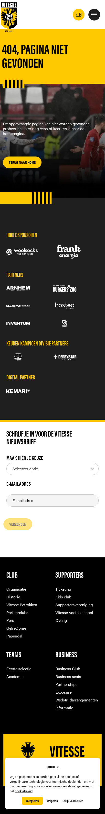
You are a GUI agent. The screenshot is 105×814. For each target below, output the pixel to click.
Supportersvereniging (74, 604)
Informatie (64, 707)
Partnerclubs (17, 612)
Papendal (14, 636)
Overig (61, 620)
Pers (10, 620)
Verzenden (17, 524)
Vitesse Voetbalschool (74, 612)
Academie (14, 676)
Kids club (63, 597)
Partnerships (66, 684)
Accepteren (32, 800)
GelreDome (16, 628)
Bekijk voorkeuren (72, 800)
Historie (13, 597)
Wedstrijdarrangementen (76, 700)
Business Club (67, 668)
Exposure (63, 692)
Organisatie (16, 589)
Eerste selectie (18, 668)
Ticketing (63, 589)
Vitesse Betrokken (21, 604)
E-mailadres (18, 484)
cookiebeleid (23, 791)
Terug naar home (22, 162)
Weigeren (52, 800)
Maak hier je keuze (24, 458)
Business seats (68, 676)
